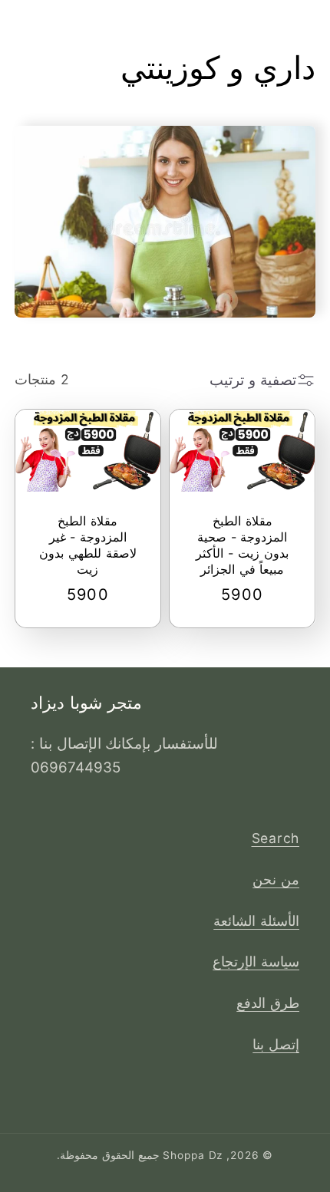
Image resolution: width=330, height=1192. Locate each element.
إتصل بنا (275, 1044)
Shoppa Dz (193, 1155)
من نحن (275, 879)
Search (276, 838)
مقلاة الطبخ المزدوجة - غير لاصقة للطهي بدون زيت (88, 544)
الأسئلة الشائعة (256, 921)
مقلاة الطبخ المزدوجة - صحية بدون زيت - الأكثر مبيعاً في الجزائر (242, 544)
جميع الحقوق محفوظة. (108, 1155)
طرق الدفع (267, 1003)
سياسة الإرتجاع (256, 961)
